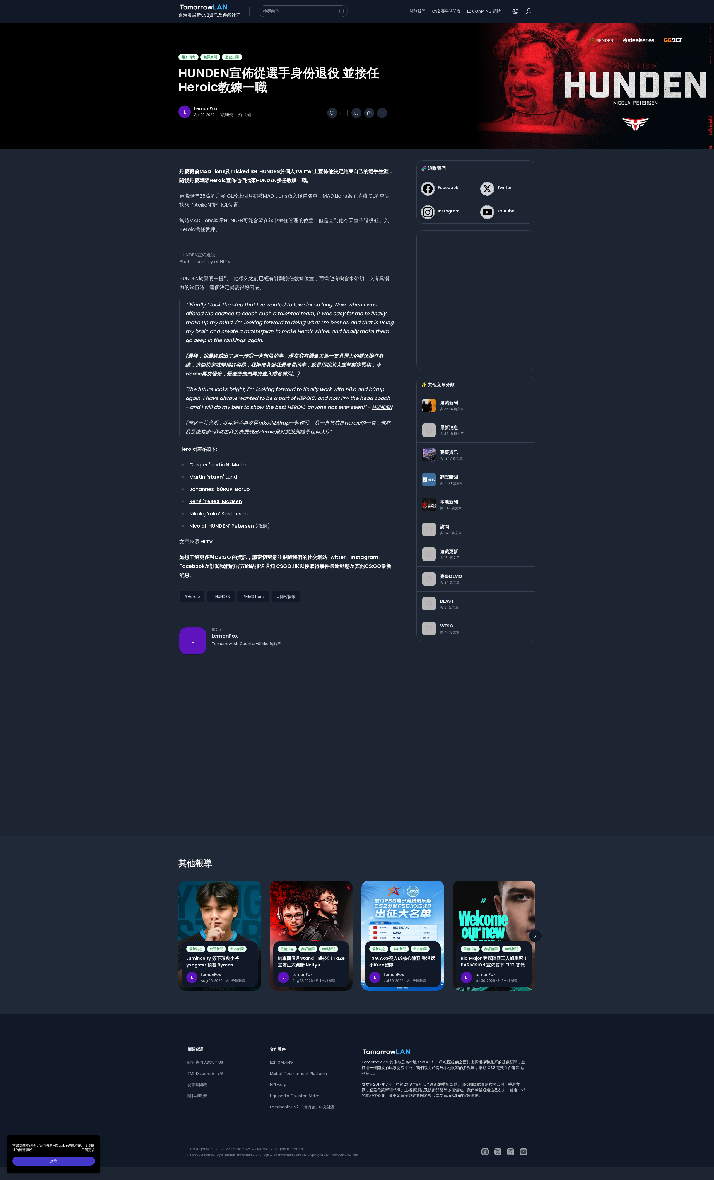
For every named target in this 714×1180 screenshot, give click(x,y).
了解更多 (88, 1150)
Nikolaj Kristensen (218, 513)
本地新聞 (399, 948)
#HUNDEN (221, 596)
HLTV (207, 541)
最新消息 (188, 57)
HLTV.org (278, 1084)
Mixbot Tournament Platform (298, 1073)
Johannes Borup (219, 489)
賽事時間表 (197, 1084)
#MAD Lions (253, 596)
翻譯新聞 (210, 57)
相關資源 (195, 1049)
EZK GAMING (281, 1062)
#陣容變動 (286, 596)
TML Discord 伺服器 (205, 1073)
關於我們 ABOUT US (205, 1062)
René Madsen (215, 501)
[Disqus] (286, 735)
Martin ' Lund (213, 476)
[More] (382, 113)
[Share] (369, 113)
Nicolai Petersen (221, 525)
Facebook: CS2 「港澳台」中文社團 (302, 1107)
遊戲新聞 (232, 57)
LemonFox (206, 108)
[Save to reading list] (356, 113)
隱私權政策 (197, 1096)
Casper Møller (218, 464)
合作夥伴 (278, 1049)
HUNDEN (382, 407)
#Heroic (192, 596)
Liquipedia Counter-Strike (294, 1096)
